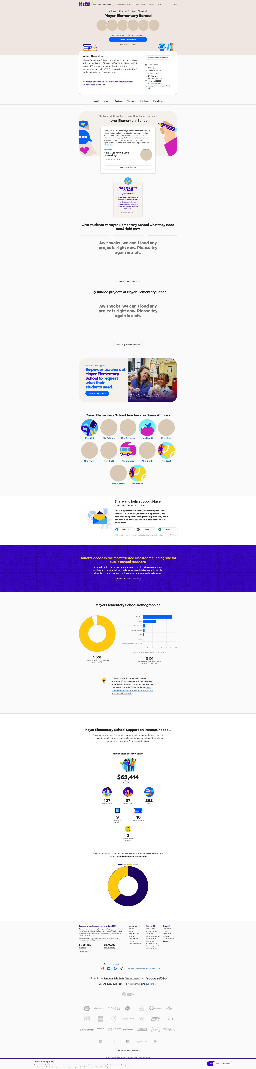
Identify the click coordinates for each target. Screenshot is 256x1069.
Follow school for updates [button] (159, 57)
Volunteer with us (151, 943)
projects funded (109, 945)
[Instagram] (102, 968)
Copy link (173, 535)
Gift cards (149, 933)
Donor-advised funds (153, 936)
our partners (151, 984)
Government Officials (156, 978)
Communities (167, 931)
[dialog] (128, 1063)
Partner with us (140, 4)
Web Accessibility (135, 943)
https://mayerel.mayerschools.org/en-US (159, 87)
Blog (169, 933)
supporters (85, 945)
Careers (131, 941)
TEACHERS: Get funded (123, 4)
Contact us (166, 941)
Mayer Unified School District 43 (133, 11)
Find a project (150, 929)
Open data (166, 936)
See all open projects (128, 281)
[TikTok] (121, 968)
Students (144, 101)
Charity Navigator (84, 941)
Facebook (125, 529)
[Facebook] (115, 968)
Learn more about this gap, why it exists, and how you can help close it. (132, 690)
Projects (119, 101)
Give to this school (128, 39)
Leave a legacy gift (152, 946)
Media (165, 933)
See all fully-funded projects (128, 344)
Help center (167, 929)
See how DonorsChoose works (128, 579)
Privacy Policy (104, 1067)
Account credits (151, 931)
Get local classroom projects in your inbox (144, 968)
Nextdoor (168, 529)
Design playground (169, 938)
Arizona (112, 11)
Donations (158, 101)
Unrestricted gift (151, 948)
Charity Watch (114, 939)
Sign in (175, 4)
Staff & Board (133, 938)
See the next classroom (128, 167)
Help (159, 4)
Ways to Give (151, 926)
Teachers (131, 101)
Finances (132, 936)
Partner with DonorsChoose (128, 1050)
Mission (131, 929)
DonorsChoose (84, 4)
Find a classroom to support (102, 4)
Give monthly (150, 941)
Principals (119, 978)
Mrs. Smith (108, 150)
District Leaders (132, 978)
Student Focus (134, 933)
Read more (109, 145)
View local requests (155, 83)
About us (151, 4)
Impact (107, 101)
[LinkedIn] (109, 968)
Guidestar (97, 941)
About (96, 101)
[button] (146, 535)
